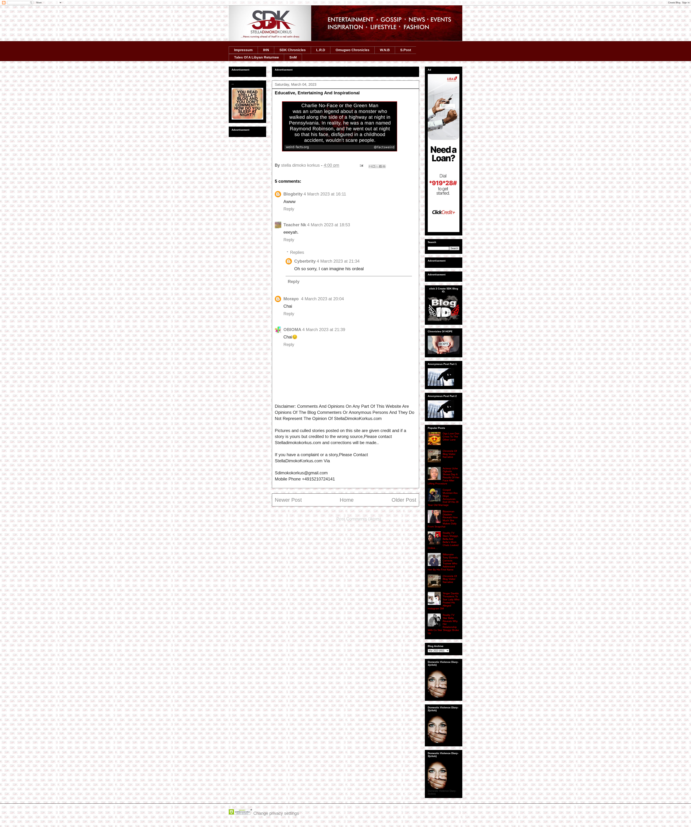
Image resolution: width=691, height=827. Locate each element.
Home (347, 500)
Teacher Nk (294, 224)
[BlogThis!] (374, 166)
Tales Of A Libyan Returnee (256, 57)
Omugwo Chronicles (352, 50)
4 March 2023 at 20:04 (322, 298)
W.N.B (385, 50)
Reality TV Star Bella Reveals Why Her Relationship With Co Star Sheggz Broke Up (443, 624)
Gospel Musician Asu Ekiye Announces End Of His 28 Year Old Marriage (443, 497)
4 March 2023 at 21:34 (338, 261)
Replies (297, 252)
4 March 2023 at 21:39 (323, 329)
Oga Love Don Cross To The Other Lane (451, 436)
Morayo (291, 298)
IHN (266, 50)
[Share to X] (377, 166)
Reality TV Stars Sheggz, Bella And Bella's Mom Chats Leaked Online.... (443, 540)
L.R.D (320, 50)
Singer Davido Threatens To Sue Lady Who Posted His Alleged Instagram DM (443, 601)
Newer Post (288, 500)
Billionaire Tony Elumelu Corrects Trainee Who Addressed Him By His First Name (443, 562)
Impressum (243, 50)
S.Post (405, 50)
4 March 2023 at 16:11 (325, 194)
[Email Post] (361, 165)
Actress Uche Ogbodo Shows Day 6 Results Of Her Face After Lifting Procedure (443, 476)
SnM (293, 57)
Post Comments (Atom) (358, 518)
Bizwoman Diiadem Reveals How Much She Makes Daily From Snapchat (443, 519)
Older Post (404, 500)
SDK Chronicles (292, 50)
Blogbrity (292, 194)
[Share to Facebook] (380, 166)
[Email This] (370, 166)
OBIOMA (292, 329)
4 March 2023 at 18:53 (328, 224)
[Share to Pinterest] (384, 166)
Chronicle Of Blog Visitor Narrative (450, 454)
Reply (288, 208)
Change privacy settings (276, 813)
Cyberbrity (305, 261)
